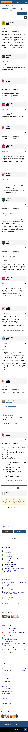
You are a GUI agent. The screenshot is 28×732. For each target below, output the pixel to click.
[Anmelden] (22, 2)
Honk (5, 585)
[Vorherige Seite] (10, 488)
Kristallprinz (23, 670)
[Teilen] (25, 17)
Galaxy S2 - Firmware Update (11, 628)
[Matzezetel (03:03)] (3, 617)
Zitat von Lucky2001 (10, 256)
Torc (5, 552)
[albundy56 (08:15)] (17, 617)
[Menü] (26, 2)
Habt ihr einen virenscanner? (11, 555)
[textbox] (14, 517)
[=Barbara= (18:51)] (12, 617)
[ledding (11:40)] (15, 617)
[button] (4, 526)
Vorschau (7, 531)
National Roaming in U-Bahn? (11, 603)
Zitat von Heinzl (9, 213)
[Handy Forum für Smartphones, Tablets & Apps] (6, 2)
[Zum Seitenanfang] (25, 729)
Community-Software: (14, 729)
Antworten (20, 531)
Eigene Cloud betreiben (10, 564)
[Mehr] (25, 28)
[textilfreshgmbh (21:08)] (9, 617)
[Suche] (18, 2)
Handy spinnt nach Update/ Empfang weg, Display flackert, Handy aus (15, 638)
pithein (5, 556)
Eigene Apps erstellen (9, 551)
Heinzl (15, 330)
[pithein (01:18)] (6, 617)
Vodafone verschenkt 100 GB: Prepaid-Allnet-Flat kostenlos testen (14, 569)
